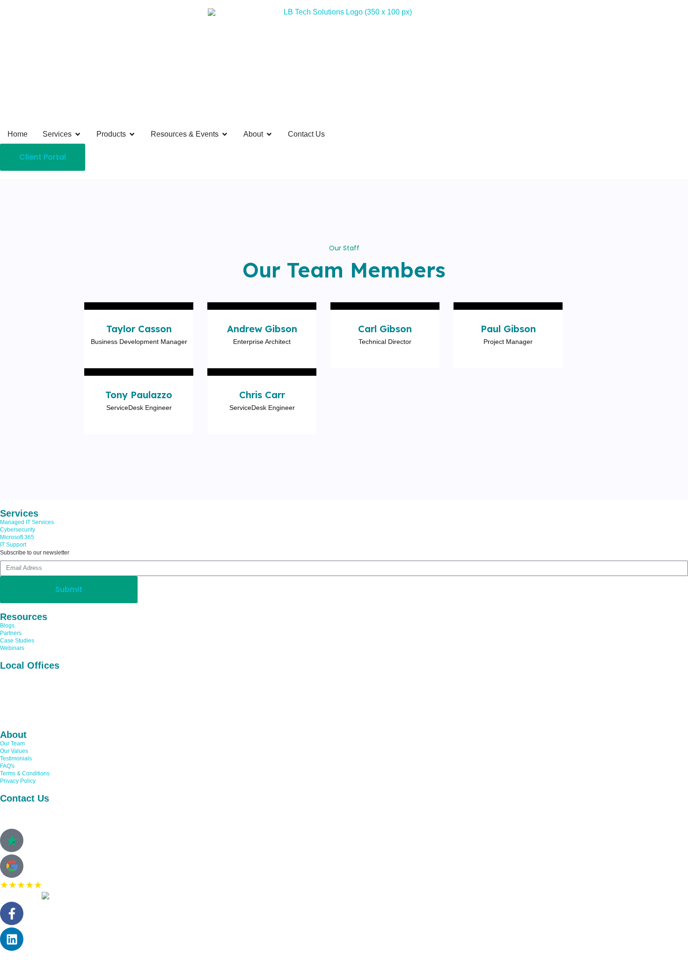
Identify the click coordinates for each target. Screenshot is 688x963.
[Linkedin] (11, 939)
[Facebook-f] (11, 913)
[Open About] (269, 134)
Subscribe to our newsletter (34, 552)
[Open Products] (132, 134)
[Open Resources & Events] (224, 134)
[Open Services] (77, 134)
